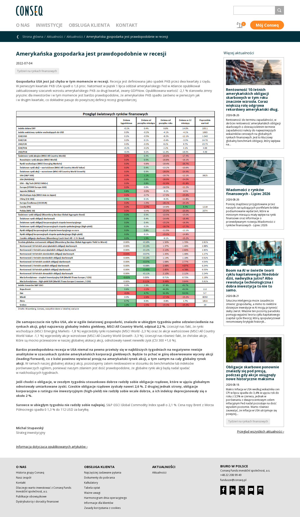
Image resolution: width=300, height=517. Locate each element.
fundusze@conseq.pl (233, 480)
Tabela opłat (92, 488)
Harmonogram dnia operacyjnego (105, 498)
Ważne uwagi (92, 493)
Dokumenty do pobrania (99, 477)
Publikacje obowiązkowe (31, 496)
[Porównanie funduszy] (239, 25)
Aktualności (55, 36)
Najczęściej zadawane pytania (102, 472)
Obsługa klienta (89, 25)
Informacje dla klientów (98, 503)
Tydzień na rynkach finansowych (248, 421)
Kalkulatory (91, 482)
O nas (23, 25)
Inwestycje (49, 25)
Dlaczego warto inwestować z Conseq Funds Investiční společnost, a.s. (43, 489)
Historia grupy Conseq (30, 472)
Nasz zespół (23, 477)
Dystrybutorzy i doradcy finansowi (37, 501)
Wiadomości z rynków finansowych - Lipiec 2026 (248, 191)
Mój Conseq (267, 25)
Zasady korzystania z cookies (102, 508)
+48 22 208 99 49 (230, 475)
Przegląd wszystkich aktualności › (260, 431)
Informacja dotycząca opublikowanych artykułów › (51, 447)
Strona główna (32, 36)
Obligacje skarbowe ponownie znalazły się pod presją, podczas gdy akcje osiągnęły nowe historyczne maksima (252, 373)
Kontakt (126, 25)
